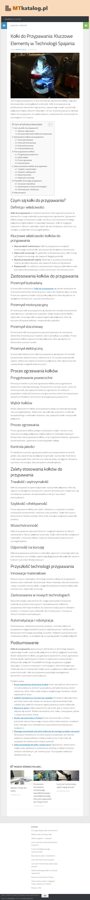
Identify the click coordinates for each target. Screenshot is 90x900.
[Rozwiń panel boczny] (4, 25)
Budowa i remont (19, 25)
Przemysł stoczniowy (25, 146)
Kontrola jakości (24, 163)
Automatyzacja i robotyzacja (28, 190)
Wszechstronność (24, 175)
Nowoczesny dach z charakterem (43, 856)
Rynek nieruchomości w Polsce (28, 718)
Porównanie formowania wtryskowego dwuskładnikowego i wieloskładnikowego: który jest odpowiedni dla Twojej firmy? (43, 793)
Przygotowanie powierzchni (28, 155)
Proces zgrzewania (25, 160)
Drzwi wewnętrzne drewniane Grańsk (31, 684)
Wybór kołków (23, 157)
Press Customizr (27, 898)
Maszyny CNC (36, 888)
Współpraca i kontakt (13, 19)
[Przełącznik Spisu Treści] (49, 124)
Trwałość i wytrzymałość (27, 169)
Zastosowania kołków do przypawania (29, 137)
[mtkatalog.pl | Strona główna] (26, 8)
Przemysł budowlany (25, 140)
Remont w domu (21, 708)
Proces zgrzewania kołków (24, 152)
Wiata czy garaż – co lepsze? (41, 838)
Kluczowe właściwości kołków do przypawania (35, 134)
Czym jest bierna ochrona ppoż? (42, 860)
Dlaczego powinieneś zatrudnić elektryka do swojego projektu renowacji (46, 731)
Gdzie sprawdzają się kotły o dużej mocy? (32, 744)
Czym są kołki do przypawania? (26, 128)
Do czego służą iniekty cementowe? (44, 830)
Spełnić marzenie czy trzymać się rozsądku (33, 698)
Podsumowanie (20, 193)
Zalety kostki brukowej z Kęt (41, 834)
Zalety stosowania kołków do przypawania (30, 166)
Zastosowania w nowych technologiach (32, 187)
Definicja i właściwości (26, 131)
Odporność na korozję (26, 178)
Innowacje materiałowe (26, 184)
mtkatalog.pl (21, 50)
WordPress (11, 898)
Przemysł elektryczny (26, 148)
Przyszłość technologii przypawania (28, 181)
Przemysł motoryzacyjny (27, 143)
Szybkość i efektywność (27, 172)
